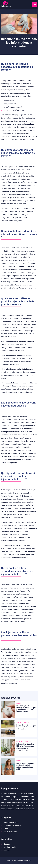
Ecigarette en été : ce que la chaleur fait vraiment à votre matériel (26, 727)
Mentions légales (10, 847)
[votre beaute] (6, 6)
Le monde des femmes (12, 826)
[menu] (34, 4)
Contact (7, 844)
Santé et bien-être (10, 832)
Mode (6, 829)
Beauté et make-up (11, 823)
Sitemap (7, 850)
